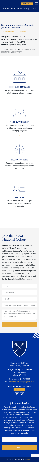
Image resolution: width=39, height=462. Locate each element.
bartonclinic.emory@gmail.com (22, 382)
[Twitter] (22, 394)
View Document (9, 32)
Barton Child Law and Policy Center (19, 8)
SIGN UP (19, 447)
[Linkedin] (17, 394)
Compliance (28, 459)
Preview (23, 32)
